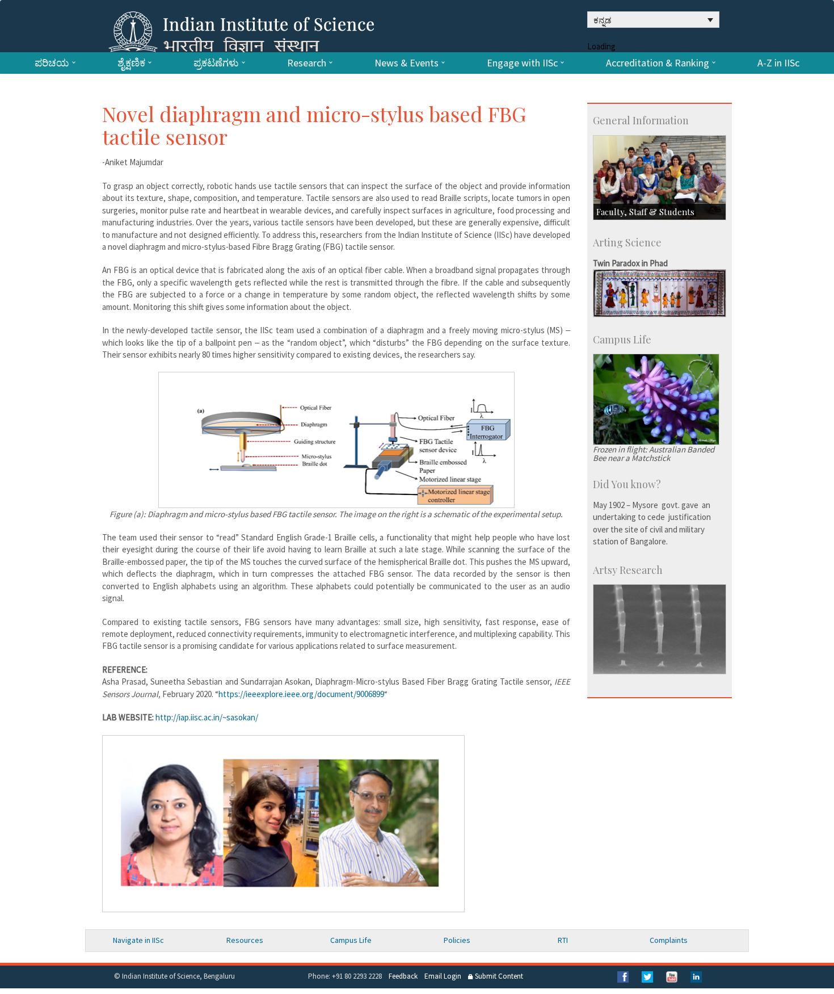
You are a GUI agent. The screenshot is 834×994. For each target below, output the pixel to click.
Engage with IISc (522, 63)
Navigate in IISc (138, 940)
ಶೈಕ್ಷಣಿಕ (131, 63)
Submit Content (498, 976)
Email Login (442, 976)
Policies (457, 940)
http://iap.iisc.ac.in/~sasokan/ (206, 717)
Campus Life (351, 940)
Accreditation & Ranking (657, 63)
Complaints (669, 940)
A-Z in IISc (778, 63)
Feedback (403, 976)
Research (306, 63)
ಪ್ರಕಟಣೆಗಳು (216, 63)
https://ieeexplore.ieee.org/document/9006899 (301, 694)
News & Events (406, 63)
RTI (563, 940)
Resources (244, 940)
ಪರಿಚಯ (52, 63)
